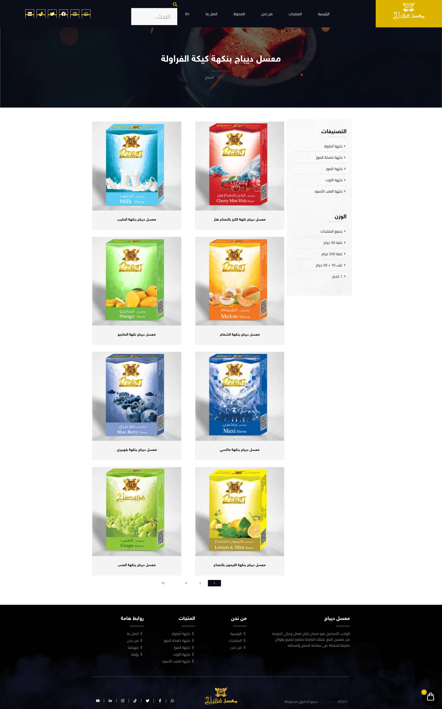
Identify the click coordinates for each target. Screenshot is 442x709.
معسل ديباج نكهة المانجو (137, 335)
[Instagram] (74, 13)
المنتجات (295, 13)
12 (163, 583)
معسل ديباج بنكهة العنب (137, 565)
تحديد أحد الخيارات (240, 206)
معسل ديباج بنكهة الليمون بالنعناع (240, 565)
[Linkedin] (29, 13)
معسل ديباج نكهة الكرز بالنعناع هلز (240, 220)
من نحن (267, 13)
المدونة (239, 13)
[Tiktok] (41, 13)
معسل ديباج (328, 701)
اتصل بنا (211, 13)
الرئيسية (323, 13)
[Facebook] (63, 13)
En (187, 13)
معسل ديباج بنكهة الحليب (136, 220)
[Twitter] (52, 13)
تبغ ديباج (231, 77)
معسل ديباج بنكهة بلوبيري (137, 450)
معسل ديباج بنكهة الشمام (240, 335)
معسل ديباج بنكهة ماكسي (239, 450)
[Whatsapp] (86, 13)
